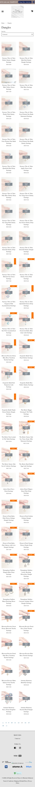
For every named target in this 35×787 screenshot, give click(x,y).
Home (2, 23)
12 (18, 723)
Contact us (17, 738)
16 (3, 726)
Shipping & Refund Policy (20, 781)
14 (25, 723)
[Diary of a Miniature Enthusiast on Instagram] (20, 749)
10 (12, 723)
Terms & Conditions (8, 781)
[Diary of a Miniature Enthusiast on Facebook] (15, 749)
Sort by (3, 31)
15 (29, 723)
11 (15, 723)
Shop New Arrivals (23, 2)
